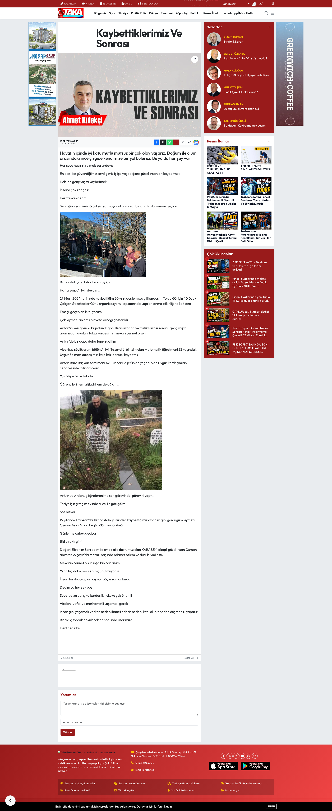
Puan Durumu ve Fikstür (77, 790)
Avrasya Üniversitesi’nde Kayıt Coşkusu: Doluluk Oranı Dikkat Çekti (222, 236)
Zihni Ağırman (233, 104)
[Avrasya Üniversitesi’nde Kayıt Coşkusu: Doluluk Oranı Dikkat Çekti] (222, 220)
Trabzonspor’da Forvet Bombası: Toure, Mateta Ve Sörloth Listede (256, 200)
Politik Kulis (138, 13)
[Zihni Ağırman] (214, 106)
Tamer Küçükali (235, 121)
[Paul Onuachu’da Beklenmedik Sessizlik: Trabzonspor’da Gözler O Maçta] (222, 186)
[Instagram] (236, 756)
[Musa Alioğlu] (214, 72)
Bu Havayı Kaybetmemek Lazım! (245, 125)
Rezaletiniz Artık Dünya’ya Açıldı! (245, 58)
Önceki (68, 658)
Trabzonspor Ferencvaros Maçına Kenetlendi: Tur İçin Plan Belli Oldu (256, 236)
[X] (230, 756)
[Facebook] (224, 756)
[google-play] (255, 766)
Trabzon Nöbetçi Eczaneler (80, 783)
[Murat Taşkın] (214, 89)
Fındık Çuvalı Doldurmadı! (241, 92)
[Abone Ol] (196, 142)
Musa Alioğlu (233, 70)
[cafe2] (289, 73)
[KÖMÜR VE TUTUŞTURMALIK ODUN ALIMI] (222, 155)
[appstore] (223, 766)
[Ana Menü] (272, 13)
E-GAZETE (109, 3)
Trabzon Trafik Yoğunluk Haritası (243, 783)
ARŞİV (128, 3)
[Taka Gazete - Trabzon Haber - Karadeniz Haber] (71, 13)
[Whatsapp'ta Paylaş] (170, 142)
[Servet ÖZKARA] (214, 55)
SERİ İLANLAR (150, 3)
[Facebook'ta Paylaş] (156, 142)
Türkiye (123, 13)
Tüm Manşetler (126, 790)
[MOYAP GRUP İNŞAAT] (42, 73)
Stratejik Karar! (233, 41)
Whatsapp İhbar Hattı (238, 13)
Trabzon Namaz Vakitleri (186, 783)
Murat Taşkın (233, 87)
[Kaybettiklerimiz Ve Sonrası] (129, 95)
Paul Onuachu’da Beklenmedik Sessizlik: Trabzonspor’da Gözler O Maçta (221, 202)
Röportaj (181, 13)
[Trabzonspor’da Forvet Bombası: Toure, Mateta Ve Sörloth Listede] (256, 186)
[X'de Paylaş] (163, 142)
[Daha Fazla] (176, 142)
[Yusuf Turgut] (214, 39)
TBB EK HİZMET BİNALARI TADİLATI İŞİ (256, 167)
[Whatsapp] (248, 756)
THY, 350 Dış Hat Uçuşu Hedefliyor (246, 75)
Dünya (153, 13)
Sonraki (190, 658)
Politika (195, 13)
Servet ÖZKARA (234, 53)
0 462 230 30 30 (144, 762)
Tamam (271, 806)
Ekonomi (167, 13)
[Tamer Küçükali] (214, 123)
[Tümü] (269, 27)
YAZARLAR (70, 3)
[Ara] (266, 13)
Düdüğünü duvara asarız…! (241, 108)
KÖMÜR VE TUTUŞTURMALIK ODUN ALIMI (218, 169)
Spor (112, 13)
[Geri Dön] (10, 800)
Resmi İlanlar (212, 13)
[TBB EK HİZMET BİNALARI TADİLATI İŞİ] (256, 155)
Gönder (68, 732)
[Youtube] (242, 756)
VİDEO (90, 3)
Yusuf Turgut (233, 37)
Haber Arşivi (232, 790)
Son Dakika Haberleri (183, 790)
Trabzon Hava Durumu (132, 783)
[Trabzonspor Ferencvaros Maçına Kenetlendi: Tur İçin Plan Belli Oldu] (256, 220)
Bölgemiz (100, 13)
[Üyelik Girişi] (271, 3)
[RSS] (255, 756)
